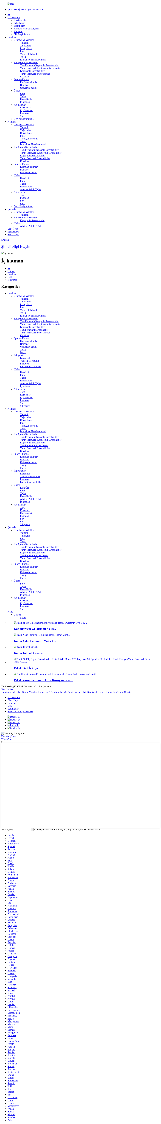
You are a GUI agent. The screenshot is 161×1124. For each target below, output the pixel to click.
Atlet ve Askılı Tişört (30, 189)
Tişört (23, 96)
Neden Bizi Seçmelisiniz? (20, 711)
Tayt (22, 195)
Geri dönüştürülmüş (23, 119)
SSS (10, 706)
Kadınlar (12, 121)
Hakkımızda (14, 17)
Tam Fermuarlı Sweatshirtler (34, 329)
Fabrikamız (19, 23)
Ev (9, 14)
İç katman (25, 102)
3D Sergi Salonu (22, 34)
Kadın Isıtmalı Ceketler (29, 653)
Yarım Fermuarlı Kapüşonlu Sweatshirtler (40, 68)
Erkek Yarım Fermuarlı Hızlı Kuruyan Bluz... (43, 680)
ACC (10, 611)
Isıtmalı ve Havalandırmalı (33, 59)
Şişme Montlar (29, 692)
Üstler (17, 90)
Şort (22, 116)
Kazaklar (24, 76)
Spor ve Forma (21, 79)
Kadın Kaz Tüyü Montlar (50, 692)
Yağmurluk (25, 45)
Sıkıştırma (25, 406)
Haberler (18, 31)
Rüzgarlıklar (26, 48)
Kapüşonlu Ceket (96, 692)
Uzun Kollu (26, 99)
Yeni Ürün (13, 229)
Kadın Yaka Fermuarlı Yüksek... (35, 641)
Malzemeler (13, 231)
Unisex (17, 614)
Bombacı (24, 85)
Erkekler (12, 37)
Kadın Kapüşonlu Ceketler (119, 692)
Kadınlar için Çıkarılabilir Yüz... (35, 628)
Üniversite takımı (28, 87)
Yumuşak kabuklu (29, 54)
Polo (22, 93)
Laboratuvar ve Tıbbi (30, 366)
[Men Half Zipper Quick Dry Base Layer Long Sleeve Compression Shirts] (56, 674)
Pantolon (24, 113)
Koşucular (25, 107)
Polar (22, 51)
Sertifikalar (19, 25)
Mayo (23, 352)
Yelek (23, 56)
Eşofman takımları (29, 82)
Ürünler (11, 271)
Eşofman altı (26, 110)
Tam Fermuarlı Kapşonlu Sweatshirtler (39, 65)
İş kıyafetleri (20, 355)
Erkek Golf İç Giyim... (28, 668)
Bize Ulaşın (13, 234)
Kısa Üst (24, 178)
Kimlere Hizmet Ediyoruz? (27, 28)
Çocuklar (12, 209)
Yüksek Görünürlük (30, 360)
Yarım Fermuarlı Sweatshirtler (35, 73)
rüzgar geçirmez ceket (75, 692)
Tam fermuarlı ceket (11, 692)
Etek (22, 203)
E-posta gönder (8, 736)
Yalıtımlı (24, 42)
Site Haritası (7, 689)
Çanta (23, 617)
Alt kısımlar (19, 104)
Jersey (23, 349)
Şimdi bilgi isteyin (15, 246)
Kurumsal (25, 358)
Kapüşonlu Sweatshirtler (26, 62)
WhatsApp (6, 739)
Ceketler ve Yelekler (24, 40)
